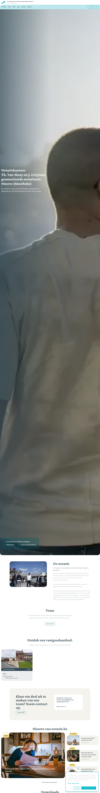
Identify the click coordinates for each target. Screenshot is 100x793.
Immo (13, 7)
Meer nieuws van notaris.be (49, 782)
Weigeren (77, 788)
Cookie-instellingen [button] (73, 783)
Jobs (18, 7)
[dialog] (82, 781)
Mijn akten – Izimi (93, 7)
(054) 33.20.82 (10, 545)
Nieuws (23, 7)
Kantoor (3, 7)
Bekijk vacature (61, 706)
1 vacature (19, 712)
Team (9, 7)
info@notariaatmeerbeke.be (28, 545)
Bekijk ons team (50, 623)
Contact (29, 7)
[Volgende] (44, 574)
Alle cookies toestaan (89, 788)
